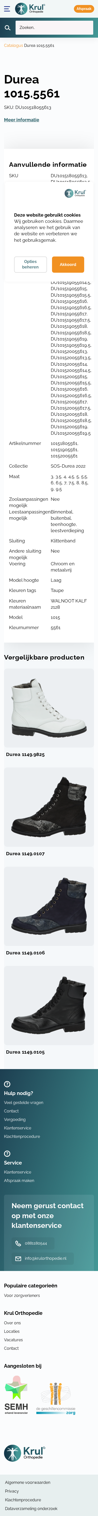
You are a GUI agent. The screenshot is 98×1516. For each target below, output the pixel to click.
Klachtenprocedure (22, 1136)
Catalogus (13, 45)
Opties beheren (30, 264)
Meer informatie (21, 119)
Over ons (12, 1323)
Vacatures (13, 1340)
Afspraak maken (84, 9)
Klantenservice (17, 1128)
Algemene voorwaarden (27, 1482)
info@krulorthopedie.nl (45, 1258)
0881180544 (36, 1243)
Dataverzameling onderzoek (31, 1508)
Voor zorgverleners (22, 1295)
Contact (11, 1111)
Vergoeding (15, 1119)
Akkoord (68, 264)
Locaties (12, 1331)
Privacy (12, 1491)
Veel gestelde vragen (23, 1102)
